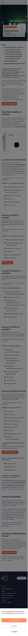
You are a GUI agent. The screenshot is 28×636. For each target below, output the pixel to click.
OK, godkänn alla (14, 620)
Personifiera (14, 631)
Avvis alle (14, 626)
